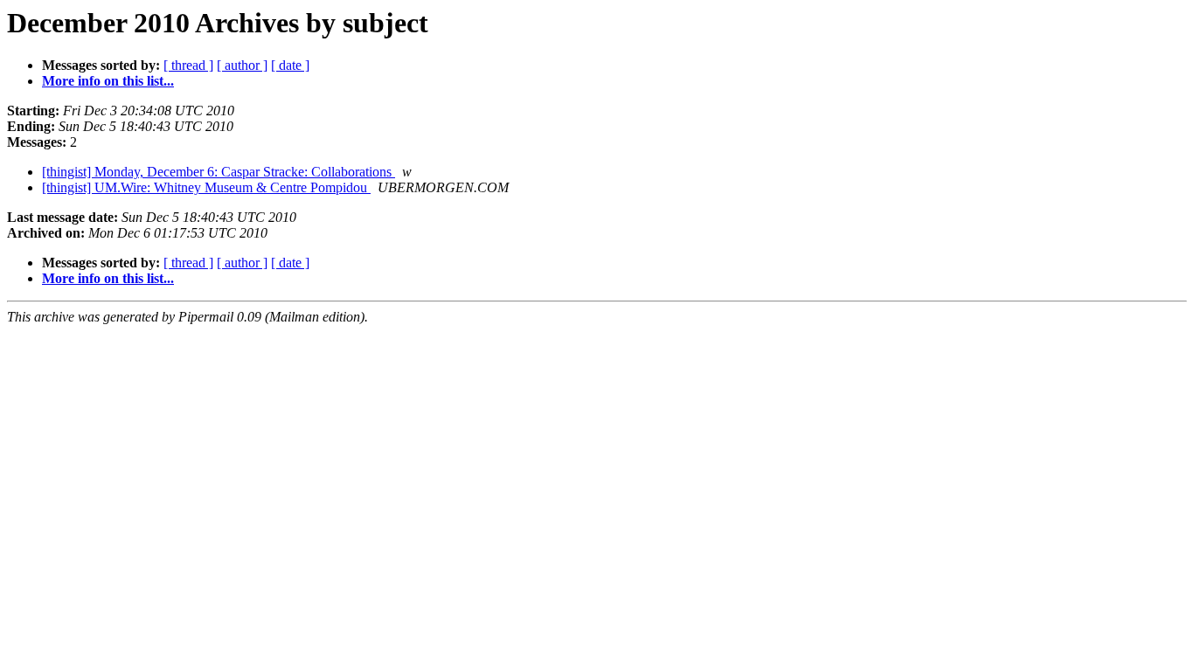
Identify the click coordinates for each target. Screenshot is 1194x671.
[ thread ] (188, 65)
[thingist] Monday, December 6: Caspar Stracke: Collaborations (218, 171)
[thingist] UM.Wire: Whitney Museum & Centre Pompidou (206, 187)
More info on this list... (108, 80)
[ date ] (290, 65)
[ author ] (242, 65)
